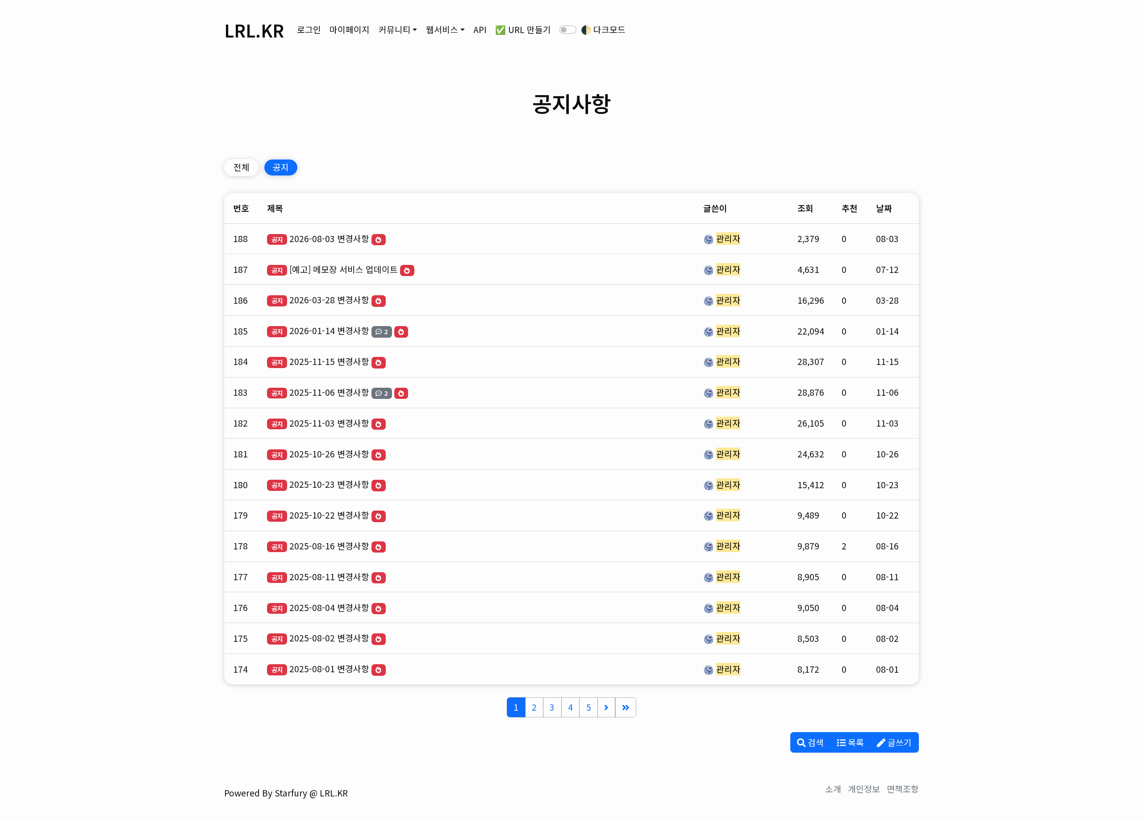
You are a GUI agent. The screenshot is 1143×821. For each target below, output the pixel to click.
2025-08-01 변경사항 (329, 668)
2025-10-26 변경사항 (329, 454)
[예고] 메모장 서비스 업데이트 (343, 269)
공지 (281, 167)
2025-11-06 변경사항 (329, 392)
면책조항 (903, 789)
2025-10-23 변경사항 (329, 484)
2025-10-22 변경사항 (329, 515)
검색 (814, 742)
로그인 (309, 29)
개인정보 (864, 789)
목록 (855, 742)
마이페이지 (350, 29)
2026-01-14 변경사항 (329, 330)
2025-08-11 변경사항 (329, 576)
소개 (833, 789)
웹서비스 (442, 29)
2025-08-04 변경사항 (329, 607)
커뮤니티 (395, 29)
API (480, 29)
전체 (242, 167)
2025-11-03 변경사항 (329, 423)
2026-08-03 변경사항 (329, 238)
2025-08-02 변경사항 (329, 638)
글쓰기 (898, 742)
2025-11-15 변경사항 (329, 361)
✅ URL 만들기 (523, 29)
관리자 (728, 238)
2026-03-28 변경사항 (329, 299)
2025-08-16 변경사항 (329, 546)
